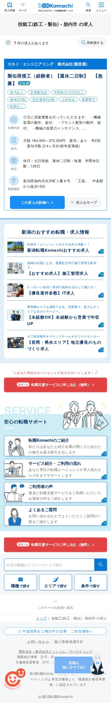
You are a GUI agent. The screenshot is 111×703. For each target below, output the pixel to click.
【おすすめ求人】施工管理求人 (57, 273)
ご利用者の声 (41, 486)
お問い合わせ (38, 641)
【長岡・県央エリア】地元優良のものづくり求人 (64, 345)
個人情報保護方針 (69, 641)
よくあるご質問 (43, 509)
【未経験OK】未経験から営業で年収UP (63, 320)
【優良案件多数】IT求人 (51, 293)
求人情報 (9, 10)
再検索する (95, 42)
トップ (41, 618)
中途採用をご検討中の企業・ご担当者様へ (57, 631)
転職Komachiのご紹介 (49, 440)
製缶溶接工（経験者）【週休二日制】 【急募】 (55, 79)
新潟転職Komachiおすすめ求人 (58, 250)
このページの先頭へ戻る (55, 607)
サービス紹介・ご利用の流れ (55, 463)
